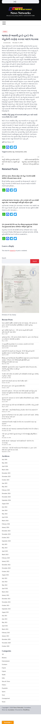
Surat (3, 695)
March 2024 (5, 520)
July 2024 (4, 507)
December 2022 (6, 564)
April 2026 (5, 466)
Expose (4, 668)
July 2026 (4, 459)
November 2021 (6, 602)
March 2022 (5, 592)
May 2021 (4, 622)
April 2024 (5, 517)
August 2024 (5, 503)
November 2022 (6, 568)
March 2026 (5, 469)
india (25, 152)
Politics (4, 685)
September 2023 (6, 541)
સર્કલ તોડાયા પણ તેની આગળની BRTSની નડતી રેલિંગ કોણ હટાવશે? (20, 405)
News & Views (6, 681)
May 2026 (4, 463)
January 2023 (5, 561)
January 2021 (5, 636)
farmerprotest (19, 152)
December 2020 (6, 639)
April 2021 (5, 626)
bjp (13, 152)
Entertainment (6, 661)
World (3, 702)
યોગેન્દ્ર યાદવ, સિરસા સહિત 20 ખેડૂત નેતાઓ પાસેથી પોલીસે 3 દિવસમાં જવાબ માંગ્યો (18, 177)
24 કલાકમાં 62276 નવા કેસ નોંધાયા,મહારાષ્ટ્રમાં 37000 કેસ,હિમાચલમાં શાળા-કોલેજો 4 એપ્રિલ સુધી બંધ (20, 225)
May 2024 (4, 514)
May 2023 (4, 547)
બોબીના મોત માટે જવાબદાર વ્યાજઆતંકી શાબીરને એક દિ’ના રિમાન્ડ (20, 428)
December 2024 (6, 493)
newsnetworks (7, 42)
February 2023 (6, 558)
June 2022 (4, 581)
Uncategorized (6, 698)
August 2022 (5, 575)
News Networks (20, 13)
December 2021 (6, 598)
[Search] (37, 23)
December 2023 (6, 530)
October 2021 (5, 605)
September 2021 (6, 609)
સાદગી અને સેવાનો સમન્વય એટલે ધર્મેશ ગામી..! (15, 381)
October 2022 (5, 571)
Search (4, 258)
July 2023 (4, 544)
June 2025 (4, 483)
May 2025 (4, 486)
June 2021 (4, 619)
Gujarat (4, 671)
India (5, 31)
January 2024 (5, 527)
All (3, 654)
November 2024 (6, 497)
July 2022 (4, 578)
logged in (12, 250)
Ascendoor (11, 710)
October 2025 (5, 480)
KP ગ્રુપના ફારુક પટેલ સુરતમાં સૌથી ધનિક (13, 386)
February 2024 (6, 524)
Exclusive (4, 664)
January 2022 (5, 595)
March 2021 (5, 629)
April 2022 (5, 588)
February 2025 (6, 490)
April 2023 (5, 551)
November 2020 (6, 642)
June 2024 (4, 510)
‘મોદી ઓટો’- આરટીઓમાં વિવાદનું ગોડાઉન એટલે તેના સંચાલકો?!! (20, 410)
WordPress (26, 710)
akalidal (9, 152)
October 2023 (5, 537)
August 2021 (5, 612)
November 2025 (6, 476)
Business (4, 657)
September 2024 (6, 500)
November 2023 (6, 534)
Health (3, 674)
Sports (3, 691)
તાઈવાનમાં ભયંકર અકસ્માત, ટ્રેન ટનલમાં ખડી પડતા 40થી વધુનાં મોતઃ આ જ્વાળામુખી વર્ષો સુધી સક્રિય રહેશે (20, 201)
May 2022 (4, 585)
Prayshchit (5, 688)
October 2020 (5, 646)
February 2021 (6, 632)
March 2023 (5, 554)
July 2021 (4, 615)
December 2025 (6, 473)
